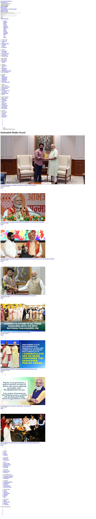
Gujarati (5, 22)
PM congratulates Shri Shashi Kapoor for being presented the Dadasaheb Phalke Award (20, 442)
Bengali (5, 24)
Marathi (5, 31)
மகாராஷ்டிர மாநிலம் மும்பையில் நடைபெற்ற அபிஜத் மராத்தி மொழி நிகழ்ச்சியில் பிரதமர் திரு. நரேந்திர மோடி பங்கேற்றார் (28, 258)
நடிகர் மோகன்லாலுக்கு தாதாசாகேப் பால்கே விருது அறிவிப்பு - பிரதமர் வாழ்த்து (18, 185)
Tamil (4, 29)
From (2, 14)
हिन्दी (4, 23)
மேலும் (2, 187)
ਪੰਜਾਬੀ (4, 37)
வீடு (4, 127)
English (5, 21)
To (1, 15)
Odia (4, 34)
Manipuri (5, 33)
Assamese (5, 32)
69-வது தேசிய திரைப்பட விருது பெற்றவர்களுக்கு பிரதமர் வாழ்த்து (15, 332)
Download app (4, 2)
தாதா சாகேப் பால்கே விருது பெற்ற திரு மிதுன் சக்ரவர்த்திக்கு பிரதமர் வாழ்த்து (18, 295)
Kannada (5, 26)
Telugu (4, 28)
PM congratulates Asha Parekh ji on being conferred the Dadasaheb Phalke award (19, 369)
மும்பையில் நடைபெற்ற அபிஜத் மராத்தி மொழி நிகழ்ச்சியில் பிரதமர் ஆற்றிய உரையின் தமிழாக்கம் (22, 222)
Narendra (4, 6)
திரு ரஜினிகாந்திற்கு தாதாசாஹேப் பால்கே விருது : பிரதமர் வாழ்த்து (16, 405)
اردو (4, 36)
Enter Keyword (4, 12)
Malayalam (5, 27)
